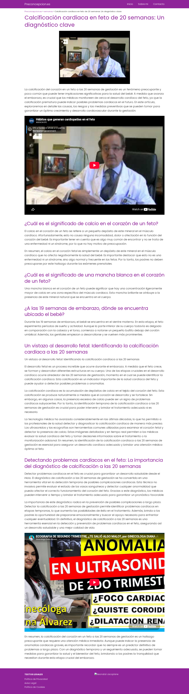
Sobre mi (143, 4)
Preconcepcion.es (37, 4)
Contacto (158, 4)
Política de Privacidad (36, 679)
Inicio (130, 4)
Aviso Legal (30, 683)
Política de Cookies (35, 687)
